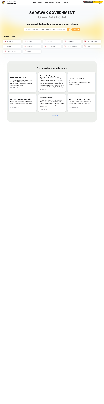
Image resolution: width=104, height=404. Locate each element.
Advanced (76, 29)
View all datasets (51, 116)
